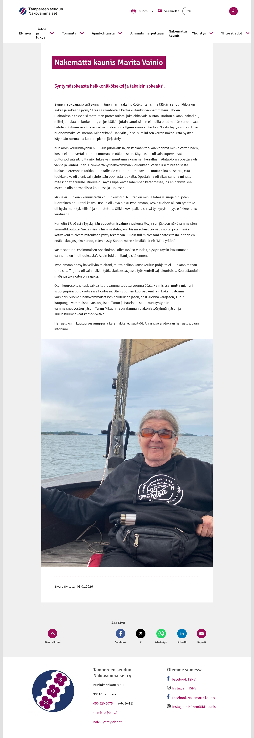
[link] (71, 11)
